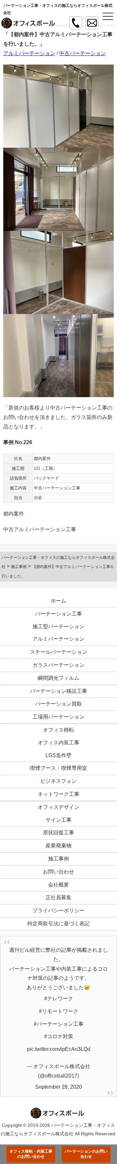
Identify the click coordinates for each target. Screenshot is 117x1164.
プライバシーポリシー (58, 910)
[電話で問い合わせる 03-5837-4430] (75, 22)
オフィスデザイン (58, 807)
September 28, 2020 (58, 1087)
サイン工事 (59, 820)
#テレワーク (58, 998)
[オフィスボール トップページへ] (29, 23)
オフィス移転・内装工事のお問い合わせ (30, 1154)
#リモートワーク (58, 1011)
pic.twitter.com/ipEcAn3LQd (58, 1049)
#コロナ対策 (58, 1036)
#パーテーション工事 (59, 1024)
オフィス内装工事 (58, 742)
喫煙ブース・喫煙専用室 (58, 768)
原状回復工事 (58, 832)
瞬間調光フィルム (58, 678)
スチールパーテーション (58, 652)
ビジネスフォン (58, 781)
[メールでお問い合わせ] (91, 22)
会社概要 (58, 885)
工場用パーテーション (58, 717)
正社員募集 (59, 897)
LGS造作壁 (59, 755)
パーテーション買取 (58, 704)
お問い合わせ (58, 871)
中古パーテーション (82, 53)
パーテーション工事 (58, 614)
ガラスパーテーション (58, 665)
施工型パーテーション (58, 626)
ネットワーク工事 (58, 794)
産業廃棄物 (59, 845)
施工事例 (58, 858)
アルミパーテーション (29, 53)
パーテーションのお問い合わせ (86, 1154)
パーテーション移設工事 (58, 691)
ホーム (58, 601)
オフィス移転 (58, 730)
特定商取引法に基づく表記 (58, 923)
